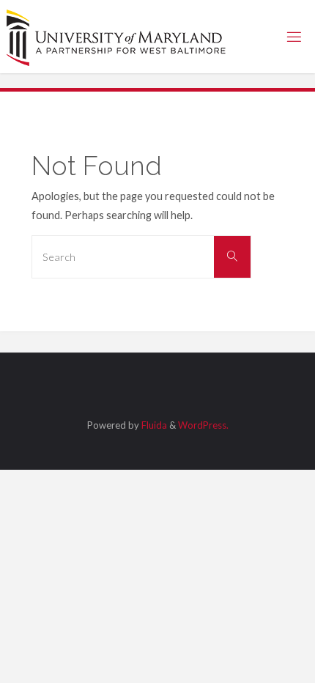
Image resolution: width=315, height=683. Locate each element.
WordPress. (203, 425)
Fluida (153, 425)
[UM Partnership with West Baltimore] (116, 36)
